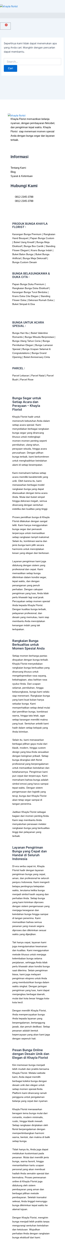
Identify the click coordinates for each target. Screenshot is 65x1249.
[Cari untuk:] (32, 61)
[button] (32, 15)
